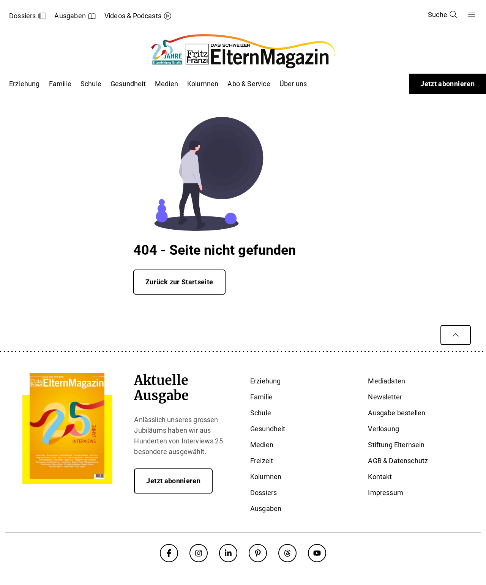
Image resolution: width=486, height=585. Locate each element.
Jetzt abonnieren (447, 84)
